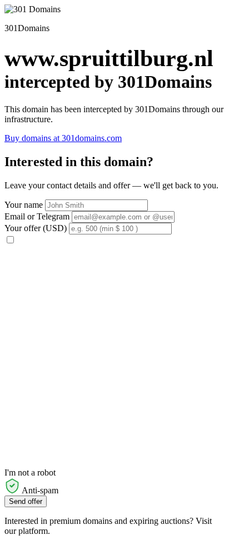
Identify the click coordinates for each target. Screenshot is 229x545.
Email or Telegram (36, 216)
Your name (23, 204)
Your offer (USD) (35, 228)
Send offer (25, 501)
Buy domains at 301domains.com (63, 138)
